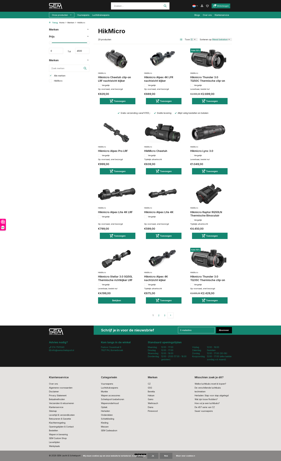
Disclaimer (54, 391)
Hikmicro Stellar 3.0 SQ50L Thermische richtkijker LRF (115, 278)
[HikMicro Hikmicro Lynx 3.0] (209, 133)
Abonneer (224, 330)
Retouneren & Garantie (60, 419)
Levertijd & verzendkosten (62, 415)
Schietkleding (107, 419)
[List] (181, 39)
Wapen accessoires (110, 395)
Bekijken (116, 300)
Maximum (82, 51)
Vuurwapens (83, 15)
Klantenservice (222, 15)
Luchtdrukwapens (100, 15)
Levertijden (54, 442)
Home (62, 22)
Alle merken (59, 75)
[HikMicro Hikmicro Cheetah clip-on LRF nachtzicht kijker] (116, 59)
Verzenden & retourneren (61, 403)
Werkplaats (54, 446)
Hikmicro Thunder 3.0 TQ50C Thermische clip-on (207, 79)
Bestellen (53, 430)
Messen (105, 426)
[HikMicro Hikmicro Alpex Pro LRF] (116, 133)
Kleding (104, 422)
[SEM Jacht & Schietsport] (69, 6)
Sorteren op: (206, 39)
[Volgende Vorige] (170, 315)
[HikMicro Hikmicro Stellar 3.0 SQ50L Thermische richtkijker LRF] (116, 258)
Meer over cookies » (185, 456)
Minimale (56, 51)
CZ (149, 384)
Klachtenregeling (57, 422)
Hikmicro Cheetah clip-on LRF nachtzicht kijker (114, 79)
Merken (70, 22)
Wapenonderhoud (110, 403)
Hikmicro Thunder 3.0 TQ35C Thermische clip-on (207, 278)
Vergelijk (106, 85)
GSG (150, 387)
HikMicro (57, 81)
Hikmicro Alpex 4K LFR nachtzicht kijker (158, 79)
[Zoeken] (165, 5)
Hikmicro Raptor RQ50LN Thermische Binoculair (206, 214)
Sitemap (53, 411)
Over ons (207, 15)
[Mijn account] (202, 5)
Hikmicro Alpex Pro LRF (113, 150)
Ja (153, 456)
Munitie (104, 391)
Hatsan (151, 395)
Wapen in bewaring (58, 434)
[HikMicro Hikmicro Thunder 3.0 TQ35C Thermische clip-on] (209, 258)
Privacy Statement (57, 395)
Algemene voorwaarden (60, 387)
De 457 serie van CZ (205, 407)
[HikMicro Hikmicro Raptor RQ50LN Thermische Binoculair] (209, 194)
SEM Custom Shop (58, 438)
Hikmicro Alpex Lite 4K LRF (115, 212)
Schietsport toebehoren (112, 399)
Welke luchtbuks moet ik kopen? (210, 384)
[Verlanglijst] (207, 5)
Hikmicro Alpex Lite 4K (158, 212)
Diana (150, 407)
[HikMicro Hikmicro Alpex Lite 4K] (162, 194)
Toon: (187, 39)
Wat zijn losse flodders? (206, 399)
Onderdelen (107, 415)
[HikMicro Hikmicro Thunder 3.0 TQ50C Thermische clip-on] (209, 59)
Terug (55, 22)
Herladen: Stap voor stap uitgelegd (212, 395)
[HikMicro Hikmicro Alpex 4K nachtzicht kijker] (162, 258)
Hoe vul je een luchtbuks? (207, 403)
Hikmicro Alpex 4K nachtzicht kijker (156, 278)
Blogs (197, 15)
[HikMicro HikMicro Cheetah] (162, 133)
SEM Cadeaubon (109, 430)
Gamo (150, 399)
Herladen (105, 411)
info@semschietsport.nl (63, 350)
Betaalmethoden (57, 399)
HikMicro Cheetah (155, 150)
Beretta (151, 391)
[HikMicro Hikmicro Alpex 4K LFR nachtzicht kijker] (162, 59)
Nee (166, 456)
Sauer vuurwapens (204, 411)
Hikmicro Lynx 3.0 (201, 150)
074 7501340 (57, 347)
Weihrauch (153, 403)
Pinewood (153, 411)
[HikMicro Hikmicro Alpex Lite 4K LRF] (116, 194)
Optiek (104, 407)
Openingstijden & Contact (61, 426)
